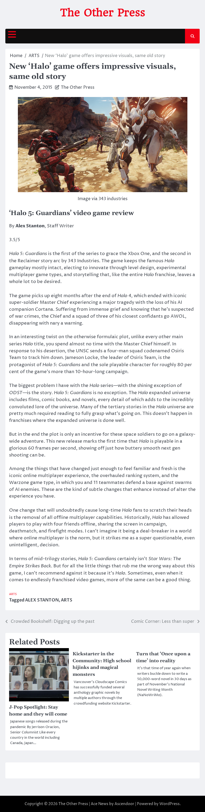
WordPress (169, 803)
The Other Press (102, 12)
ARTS (13, 594)
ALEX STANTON (42, 600)
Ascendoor (124, 803)
